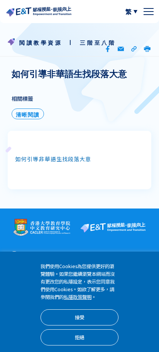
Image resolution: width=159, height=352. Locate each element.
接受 (79, 317)
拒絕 (79, 337)
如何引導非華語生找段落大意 (53, 160)
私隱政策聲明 (77, 297)
